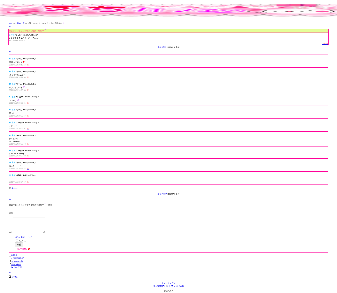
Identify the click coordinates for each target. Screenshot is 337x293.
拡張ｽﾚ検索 (16, 264)
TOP (11, 23)
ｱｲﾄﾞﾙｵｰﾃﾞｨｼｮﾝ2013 (175, 286)
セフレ (14, 188)
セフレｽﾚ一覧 (17, 261)
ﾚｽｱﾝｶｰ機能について (23, 237)
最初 (159, 47)
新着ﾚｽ (14, 255)
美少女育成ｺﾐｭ (159, 286)
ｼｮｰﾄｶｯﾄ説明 (16, 267)
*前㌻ (164, 47)
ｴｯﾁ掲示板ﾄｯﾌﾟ (17, 258)
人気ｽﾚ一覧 (20, 23)
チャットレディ (168, 283)
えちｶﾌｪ (14, 277)
